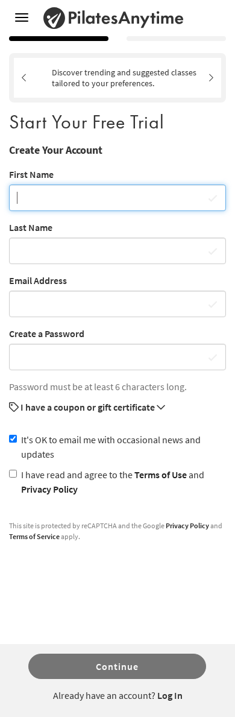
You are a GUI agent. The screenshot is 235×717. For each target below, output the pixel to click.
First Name (31, 174)
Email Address (38, 280)
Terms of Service (34, 536)
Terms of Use (160, 475)
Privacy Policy (49, 489)
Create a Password (46, 333)
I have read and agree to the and (112, 482)
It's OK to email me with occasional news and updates (111, 447)
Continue (117, 666)
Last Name (30, 227)
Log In (170, 695)
